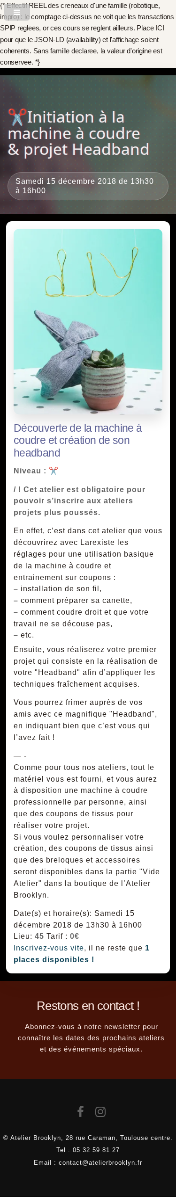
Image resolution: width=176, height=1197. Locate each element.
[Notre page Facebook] (80, 1113)
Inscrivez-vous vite (49, 948)
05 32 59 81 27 (96, 1149)
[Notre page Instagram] (100, 1113)
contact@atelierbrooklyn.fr (100, 1162)
